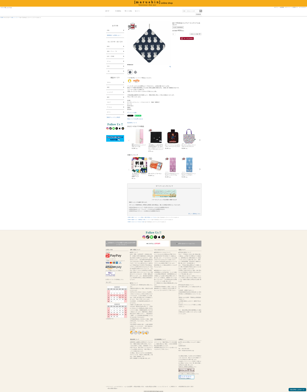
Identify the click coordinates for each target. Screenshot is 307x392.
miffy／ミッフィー (15, 17)
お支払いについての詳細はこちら (115, 279)
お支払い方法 (109, 249)
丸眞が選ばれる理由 (151, 386)
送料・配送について (135, 249)
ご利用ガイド (295, 7)
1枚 (143, 221)
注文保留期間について (160, 339)
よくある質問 (128, 386)
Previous (128, 140)
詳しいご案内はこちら (194, 213)
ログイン (277, 7)
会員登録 (282, 7)
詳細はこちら (146, 328)
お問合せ (181, 339)
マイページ (288, 7)
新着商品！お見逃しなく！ (114, 35)
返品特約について (132, 122)
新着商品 (119, 11)
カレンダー (108, 282)
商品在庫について (134, 339)
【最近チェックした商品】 (113, 117)
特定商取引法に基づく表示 (186, 386)
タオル (133, 221)
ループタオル (154, 217)
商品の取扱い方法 (139, 386)
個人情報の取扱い (113, 388)
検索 (200, 11)
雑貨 (133, 217)
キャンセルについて (159, 249)
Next (199, 140)
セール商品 (129, 11)
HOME (1, 17)
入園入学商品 (147, 217)
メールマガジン (303, 7)
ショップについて (163, 386)
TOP (108, 11)
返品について (182, 249)
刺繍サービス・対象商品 (137, 219)
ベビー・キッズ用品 (139, 217)
